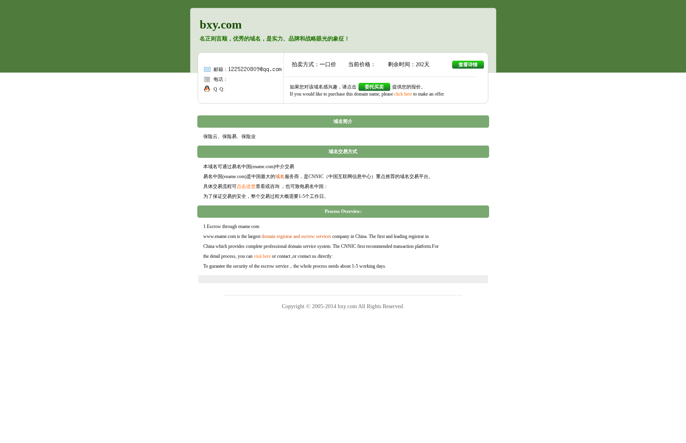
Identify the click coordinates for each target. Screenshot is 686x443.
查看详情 (468, 64)
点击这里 (246, 186)
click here (403, 94)
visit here (262, 256)
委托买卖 (374, 87)
